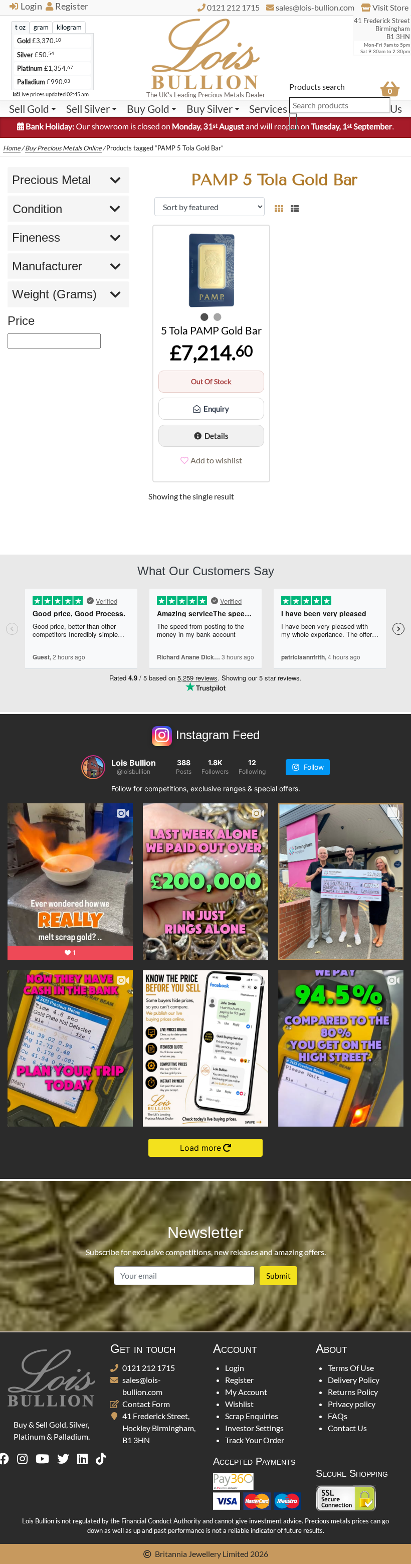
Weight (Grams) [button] (54, 294)
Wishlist (239, 1404)
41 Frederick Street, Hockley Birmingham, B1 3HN (158, 1428)
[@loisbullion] (93, 767)
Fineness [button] (36, 237)
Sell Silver (88, 108)
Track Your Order (254, 1440)
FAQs (337, 1416)
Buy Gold (148, 108)
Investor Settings (254, 1428)
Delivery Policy (353, 1379)
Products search (317, 86)
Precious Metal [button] (51, 180)
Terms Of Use (351, 1367)
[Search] (293, 121)
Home (12, 148)
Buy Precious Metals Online (63, 148)
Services (268, 108)
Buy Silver (209, 108)
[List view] (293, 207)
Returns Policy (353, 1392)
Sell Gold (29, 108)
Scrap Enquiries (251, 1416)
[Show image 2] (218, 317)
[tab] (20, 27)
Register (71, 6)
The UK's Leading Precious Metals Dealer (205, 95)
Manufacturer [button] (47, 266)
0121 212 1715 (148, 1367)
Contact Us (347, 1428)
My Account (246, 1392)
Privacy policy (351, 1404)
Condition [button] (37, 209)
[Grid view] (279, 207)
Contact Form (146, 1404)
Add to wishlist (216, 460)
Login (31, 6)
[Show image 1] (204, 317)
